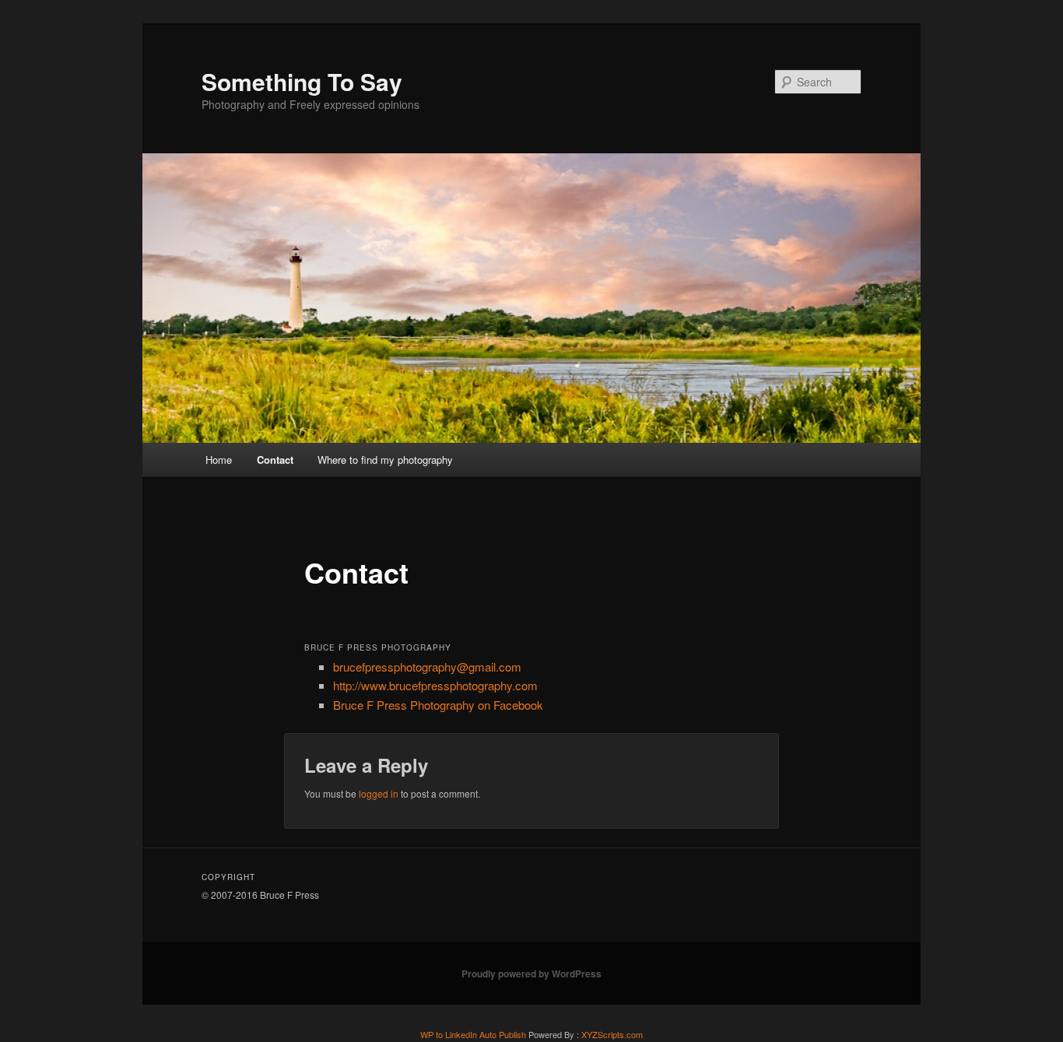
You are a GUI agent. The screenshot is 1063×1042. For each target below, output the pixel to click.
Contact (275, 459)
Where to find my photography (385, 459)
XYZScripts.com (612, 1034)
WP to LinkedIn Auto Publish (473, 1034)
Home (218, 459)
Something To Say (302, 81)
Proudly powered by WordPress (531, 974)
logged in (378, 793)
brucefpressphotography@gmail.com (427, 666)
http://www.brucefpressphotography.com (435, 685)
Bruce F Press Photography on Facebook (438, 704)
